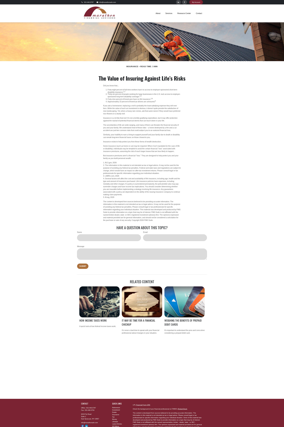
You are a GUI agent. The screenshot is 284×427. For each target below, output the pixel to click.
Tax (113, 417)
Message (80, 246)
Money (114, 419)
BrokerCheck (182, 409)
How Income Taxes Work (93, 320)
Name (79, 232)
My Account (196, 2)
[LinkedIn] (178, 2)
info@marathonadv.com (107, 2)
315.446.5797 (89, 2)
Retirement (116, 407)
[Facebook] (184, 2)
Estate (114, 412)
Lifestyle (115, 421)
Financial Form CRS (143, 405)
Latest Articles (117, 424)
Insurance (115, 414)
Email (145, 232)
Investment (116, 410)
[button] (158, 13)
